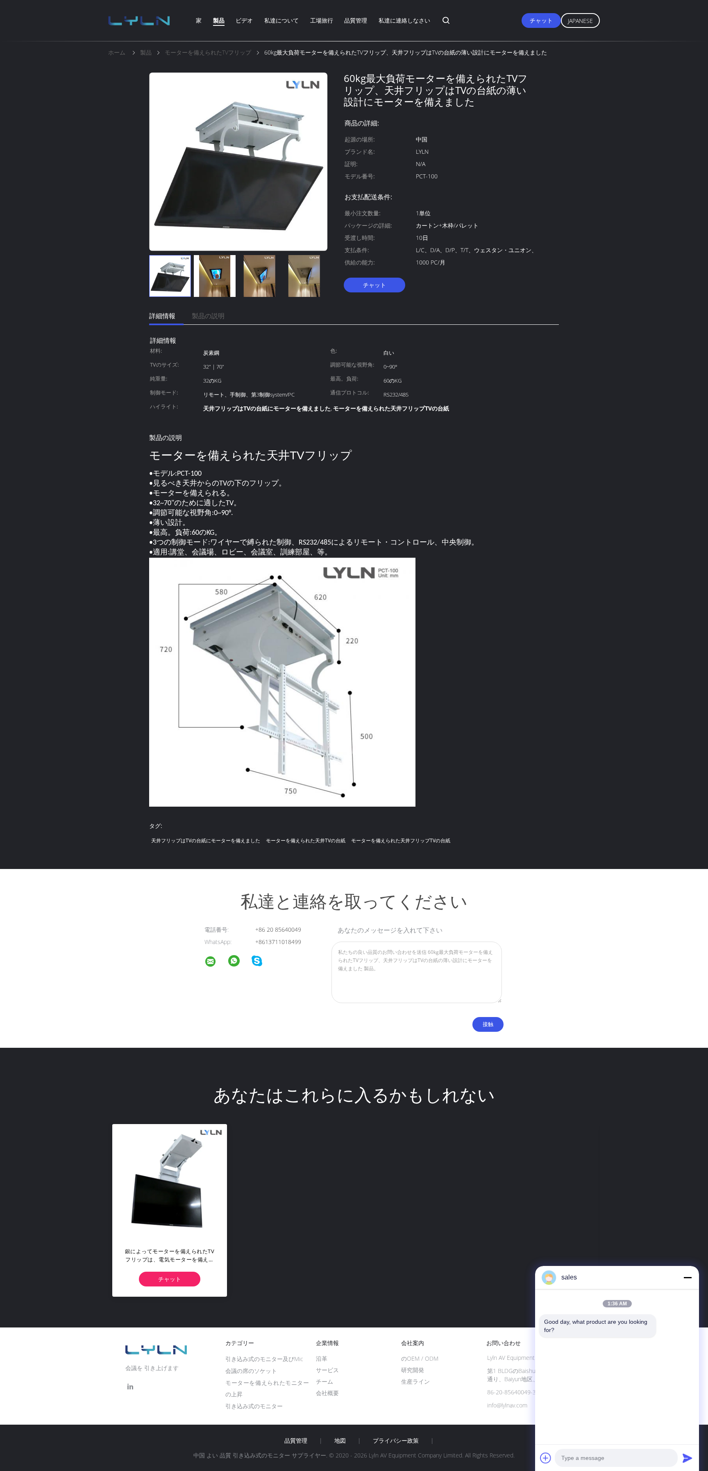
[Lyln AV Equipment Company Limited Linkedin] (130, 1387)
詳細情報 (162, 315)
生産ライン (415, 1381)
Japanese (580, 21)
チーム (324, 1381)
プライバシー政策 (396, 1441)
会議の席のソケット (251, 1371)
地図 (340, 1441)
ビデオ (244, 20)
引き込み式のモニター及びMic (264, 1359)
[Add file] (545, 1458)
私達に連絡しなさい (404, 20)
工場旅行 (321, 20)
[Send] (687, 1458)
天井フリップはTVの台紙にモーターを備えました (205, 840)
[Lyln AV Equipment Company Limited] (215, 963)
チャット (541, 20)
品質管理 (355, 20)
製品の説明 (208, 315)
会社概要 (327, 1393)
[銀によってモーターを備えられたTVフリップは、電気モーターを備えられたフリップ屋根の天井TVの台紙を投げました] (169, 1181)
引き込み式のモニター (254, 1406)
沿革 (321, 1358)
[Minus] (687, 1277)
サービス (327, 1370)
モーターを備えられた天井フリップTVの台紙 (400, 840)
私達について (281, 20)
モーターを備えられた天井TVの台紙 (305, 840)
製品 (219, 20)
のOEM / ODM (419, 1358)
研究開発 (412, 1370)
